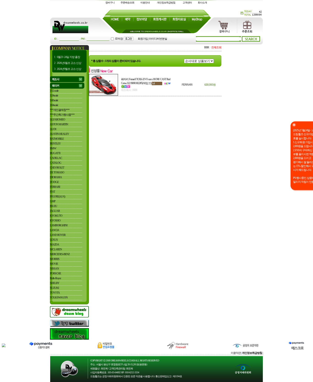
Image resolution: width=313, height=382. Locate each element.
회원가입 (143, 38)
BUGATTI (55, 153)
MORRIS (54, 259)
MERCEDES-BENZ (60, 254)
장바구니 (110, 2)
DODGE (54, 182)
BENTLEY (55, 143)
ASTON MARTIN (59, 124)
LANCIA (54, 230)
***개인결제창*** (59, 110)
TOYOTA (55, 292)
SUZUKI (54, 287)
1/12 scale (54, 90)
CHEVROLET (57, 167)
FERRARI (55, 186)
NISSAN (54, 268)
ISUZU (53, 206)
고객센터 (187, 2)
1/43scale (54, 100)
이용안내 (145, 2)
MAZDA (54, 244)
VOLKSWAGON (59, 297)
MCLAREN (56, 249)
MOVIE (54, 263)
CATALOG (55, 162)
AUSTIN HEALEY (59, 134)
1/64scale (54, 105)
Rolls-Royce (55, 278)
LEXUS (54, 239)
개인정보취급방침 (166, 2)
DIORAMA (56, 177)
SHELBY (54, 283)
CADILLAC (56, 158)
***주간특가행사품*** (62, 114)
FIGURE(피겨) (57, 196)
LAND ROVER (58, 235)
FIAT (52, 191)
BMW (53, 148)
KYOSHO (55, 220)
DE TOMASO (57, 172)
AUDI (53, 129)
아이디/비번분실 (158, 38)
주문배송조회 (127, 2)
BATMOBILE (57, 138)
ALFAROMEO (57, 119)
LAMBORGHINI (58, 225)
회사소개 (202, 2)
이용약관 (236, 353)
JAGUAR (55, 211)
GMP (52, 201)
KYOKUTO (56, 215)
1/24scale (54, 95)
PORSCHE (55, 273)
